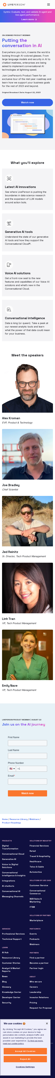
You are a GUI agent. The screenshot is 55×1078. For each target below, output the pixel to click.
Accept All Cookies (25, 1051)
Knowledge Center (11, 992)
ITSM (32, 907)
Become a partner (39, 963)
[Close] (47, 1023)
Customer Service (39, 885)
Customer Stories (11, 963)
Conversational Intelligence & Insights (13, 874)
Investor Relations (39, 997)
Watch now (27, 102)
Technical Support (12, 939)
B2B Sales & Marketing (36, 900)
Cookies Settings (25, 1067)
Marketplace (36, 920)
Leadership (35, 992)
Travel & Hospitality (40, 856)
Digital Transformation (10, 847)
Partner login (36, 968)
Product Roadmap (11, 822)
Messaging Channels (12, 896)
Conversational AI (11, 891)
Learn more (27, 19)
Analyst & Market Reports (11, 969)
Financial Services (39, 845)
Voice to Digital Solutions (10, 866)
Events (33, 933)
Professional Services (13, 933)
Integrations (8, 880)
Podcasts (34, 939)
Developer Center (11, 997)
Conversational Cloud (13, 854)
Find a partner (37, 957)
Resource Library (19, 819)
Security (6, 1002)
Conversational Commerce (37, 892)
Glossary (6, 987)
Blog (4, 981)
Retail (33, 851)
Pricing (33, 1002)
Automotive (36, 872)
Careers (34, 987)
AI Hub (5, 952)
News (4, 976)
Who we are (36, 981)
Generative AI (9, 859)
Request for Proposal (41, 1008)
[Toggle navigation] (48, 4)
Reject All (25, 1059)
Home (5, 819)
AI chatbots (8, 886)
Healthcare (35, 861)
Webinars (34, 819)
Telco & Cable (37, 866)
